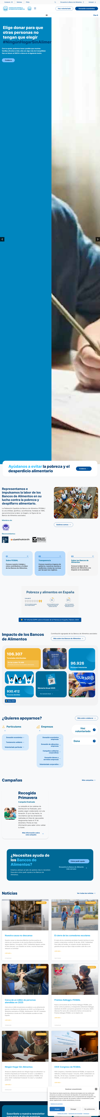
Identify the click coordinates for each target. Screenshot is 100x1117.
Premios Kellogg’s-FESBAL (67, 1000)
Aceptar (57, 1109)
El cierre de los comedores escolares (72, 935)
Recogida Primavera (27, 795)
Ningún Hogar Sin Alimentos (19, 1067)
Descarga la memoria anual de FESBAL (48, 690)
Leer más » (8, 953)
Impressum (86, 1113)
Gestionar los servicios (57, 1104)
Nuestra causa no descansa (18, 935)
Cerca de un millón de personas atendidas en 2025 (20, 1001)
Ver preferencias (89, 1109)
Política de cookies (62, 1113)
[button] (96, 1089)
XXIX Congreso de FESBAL (67, 1067)
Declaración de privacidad (75, 1113)
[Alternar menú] (47, 15)
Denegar (73, 1109)
